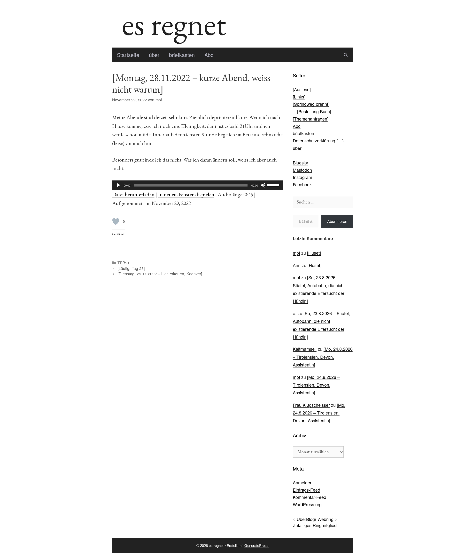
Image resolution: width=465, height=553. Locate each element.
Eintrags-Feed (306, 490)
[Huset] (314, 253)
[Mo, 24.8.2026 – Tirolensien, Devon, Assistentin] (323, 357)
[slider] (274, 184)
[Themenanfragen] (310, 118)
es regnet (174, 23)
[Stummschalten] (263, 185)
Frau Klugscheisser (311, 405)
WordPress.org (307, 504)
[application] (197, 185)
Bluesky (300, 162)
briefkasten (182, 54)
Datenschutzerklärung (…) (318, 140)
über (154, 54)
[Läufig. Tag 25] (131, 268)
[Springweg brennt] (311, 104)
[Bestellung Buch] (314, 111)
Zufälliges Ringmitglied (315, 525)
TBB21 (123, 263)
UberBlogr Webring (315, 519)
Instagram (302, 177)
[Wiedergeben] (118, 185)
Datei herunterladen (133, 194)
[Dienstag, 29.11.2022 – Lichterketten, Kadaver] (159, 273)
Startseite (128, 54)
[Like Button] (115, 221)
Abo (209, 54)
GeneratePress (256, 545)
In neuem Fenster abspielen (186, 194)
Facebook (302, 184)
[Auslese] (302, 89)
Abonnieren (337, 221)
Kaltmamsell (305, 349)
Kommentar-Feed (309, 497)
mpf (296, 253)
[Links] (299, 96)
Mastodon (302, 170)
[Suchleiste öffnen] (346, 55)
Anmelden (302, 482)
